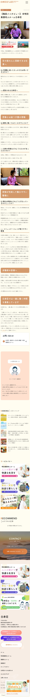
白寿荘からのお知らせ (7, 670)
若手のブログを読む (12, 693)
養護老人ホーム (5, 659)
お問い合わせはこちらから (13, 551)
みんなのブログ (5, 674)
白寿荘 (4, 616)
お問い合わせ (4, 677)
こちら (3, 330)
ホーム (2, 652)
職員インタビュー (6, 10)
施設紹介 (3, 663)
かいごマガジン (5, 666)
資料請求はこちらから (12, 644)
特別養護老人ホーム (6, 656)
